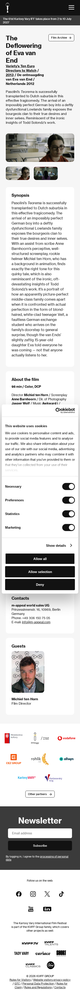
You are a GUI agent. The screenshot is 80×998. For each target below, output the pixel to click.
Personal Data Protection (38, 983)
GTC (17, 983)
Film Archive (59, 37)
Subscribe (40, 845)
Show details (56, 545)
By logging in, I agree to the (37, 858)
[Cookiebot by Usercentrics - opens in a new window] (56, 410)
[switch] (68, 500)
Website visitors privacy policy (51, 979)
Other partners (37, 794)
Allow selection (40, 571)
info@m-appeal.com (36, 622)
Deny (40, 584)
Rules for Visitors (20, 979)
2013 (10, 75)
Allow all (40, 559)
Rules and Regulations (38, 987)
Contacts (60, 987)
